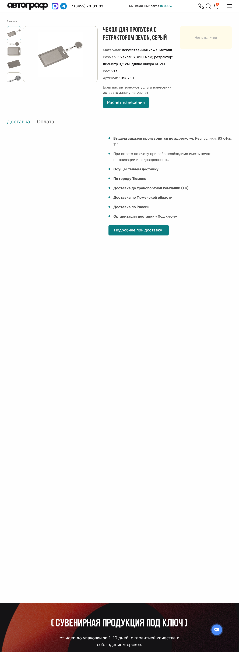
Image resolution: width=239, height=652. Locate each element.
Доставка (18, 122)
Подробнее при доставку (138, 230)
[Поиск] (208, 6)
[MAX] (55, 6)
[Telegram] (63, 6)
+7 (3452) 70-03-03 (86, 6)
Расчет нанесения (126, 102)
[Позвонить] (201, 6)
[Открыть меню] (229, 6)
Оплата (45, 122)
